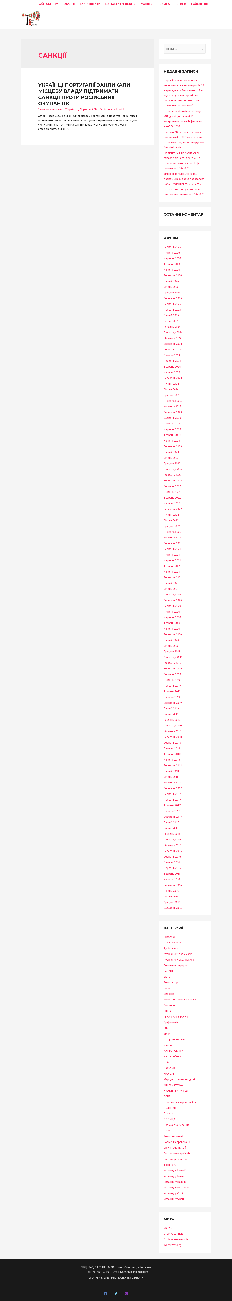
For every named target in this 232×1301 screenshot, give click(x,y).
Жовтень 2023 (172, 406)
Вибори (168, 988)
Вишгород (170, 1005)
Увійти (168, 1228)
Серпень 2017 (172, 794)
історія (168, 1045)
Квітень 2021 (172, 571)
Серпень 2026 (172, 247)
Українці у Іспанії (175, 1170)
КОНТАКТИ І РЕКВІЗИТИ (120, 4)
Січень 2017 (171, 828)
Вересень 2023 (173, 412)
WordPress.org (172, 1245)
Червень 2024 (172, 361)
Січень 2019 (171, 714)
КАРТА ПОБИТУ (90, 4)
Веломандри (172, 982)
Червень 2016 (172, 868)
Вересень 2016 (173, 851)
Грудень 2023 (172, 395)
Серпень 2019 (172, 674)
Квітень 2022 (172, 503)
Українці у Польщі (175, 1182)
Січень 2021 (171, 589)
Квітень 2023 (172, 440)
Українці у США (173, 1193)
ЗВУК (167, 1033)
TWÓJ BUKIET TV (47, 4)
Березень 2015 (173, 908)
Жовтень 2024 (172, 338)
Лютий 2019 (171, 708)
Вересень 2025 (173, 298)
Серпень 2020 (172, 606)
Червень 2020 (172, 617)
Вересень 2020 (173, 600)
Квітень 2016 (172, 879)
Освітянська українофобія (180, 1102)
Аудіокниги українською (179, 959)
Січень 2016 (171, 896)
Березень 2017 (173, 816)
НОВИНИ (180, 4)
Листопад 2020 (173, 594)
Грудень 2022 (172, 463)
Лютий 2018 (171, 771)
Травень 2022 (172, 497)
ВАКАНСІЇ (69, 4)
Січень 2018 (171, 777)
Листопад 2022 (173, 469)
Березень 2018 (173, 765)
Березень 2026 (173, 275)
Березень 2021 (173, 577)
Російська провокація (177, 1142)
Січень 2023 (171, 457)
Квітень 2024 (172, 372)
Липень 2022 (172, 492)
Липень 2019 (172, 680)
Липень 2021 (172, 554)
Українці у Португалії (79, 109)
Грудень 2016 (172, 834)
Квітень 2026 (172, 269)
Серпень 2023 (172, 418)
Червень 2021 (172, 560)
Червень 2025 (172, 309)
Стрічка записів (173, 1233)
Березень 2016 (173, 885)
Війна (167, 1011)
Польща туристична (176, 1125)
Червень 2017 (172, 799)
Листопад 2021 (173, 532)
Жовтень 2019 (172, 663)
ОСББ (167, 1096)
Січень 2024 (171, 389)
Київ (166, 1062)
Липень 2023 (172, 423)
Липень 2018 (172, 748)
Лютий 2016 (171, 890)
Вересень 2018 (173, 737)
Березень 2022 (173, 509)
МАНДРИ (147, 4)
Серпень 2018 (172, 742)
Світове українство (175, 1159)
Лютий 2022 (171, 514)
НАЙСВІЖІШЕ (199, 4)
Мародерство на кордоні (179, 1079)
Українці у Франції (175, 1199)
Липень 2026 (172, 252)
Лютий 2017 (171, 822)
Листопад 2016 (173, 839)
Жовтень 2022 (172, 475)
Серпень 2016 (172, 856)
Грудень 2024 (172, 326)
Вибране (169, 994)
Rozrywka (169, 937)
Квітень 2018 (172, 759)
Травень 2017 (172, 805)
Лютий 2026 (171, 281)
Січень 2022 (171, 520)
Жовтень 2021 (172, 537)
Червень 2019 (172, 685)
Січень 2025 (171, 321)
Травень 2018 (172, 754)
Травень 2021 (172, 566)
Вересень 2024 (173, 344)
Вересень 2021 (173, 543)
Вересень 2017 (173, 788)
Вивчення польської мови (180, 999)
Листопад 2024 (173, 332)
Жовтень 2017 (172, 782)
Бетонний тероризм (177, 965)
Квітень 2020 (172, 628)
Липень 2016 (172, 862)
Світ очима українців (177, 1153)
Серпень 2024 (172, 349)
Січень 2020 (171, 645)
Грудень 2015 (172, 902)
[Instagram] (126, 1293)
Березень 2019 (173, 702)
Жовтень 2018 (172, 731)
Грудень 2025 (172, 292)
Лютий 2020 (171, 640)
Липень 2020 (172, 611)
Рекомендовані (173, 1136)
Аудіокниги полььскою (178, 954)
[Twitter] (116, 1293)
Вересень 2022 (173, 480)
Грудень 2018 (172, 720)
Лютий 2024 (171, 383)
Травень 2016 (172, 873)
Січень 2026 (171, 287)
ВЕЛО (167, 976)
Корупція (169, 1068)
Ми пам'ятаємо (173, 1085)
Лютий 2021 (171, 583)
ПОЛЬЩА (164, 4)
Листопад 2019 (173, 657)
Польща (168, 1113)
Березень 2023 (173, 446)
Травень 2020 (172, 623)
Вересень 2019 (173, 668)
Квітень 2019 (172, 697)
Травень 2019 (172, 691)
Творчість (170, 1164)
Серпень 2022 (172, 486)
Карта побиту (172, 1056)
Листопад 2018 (173, 725)
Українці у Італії (174, 1176)
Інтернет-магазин (175, 1039)
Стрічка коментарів (176, 1239)
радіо (167, 1130)
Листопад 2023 (173, 400)
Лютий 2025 (171, 315)
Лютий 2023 (171, 452)
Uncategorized (172, 942)
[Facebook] (105, 1293)
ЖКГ (166, 1028)
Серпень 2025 (172, 304)
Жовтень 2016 (172, 845)
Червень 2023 (172, 429)
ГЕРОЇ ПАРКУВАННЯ (176, 1016)
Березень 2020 (173, 634)
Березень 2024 (173, 378)
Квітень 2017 (172, 811)
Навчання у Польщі (176, 1090)
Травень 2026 (172, 264)
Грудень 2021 (172, 526)
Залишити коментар (51, 109)
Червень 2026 (172, 258)
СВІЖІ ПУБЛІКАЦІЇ (175, 1147)
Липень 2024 (172, 355)
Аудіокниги (171, 948)
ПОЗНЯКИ (170, 1107)
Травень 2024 (172, 366)
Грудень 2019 (172, 651)
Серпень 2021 (172, 549)
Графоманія (171, 1022)
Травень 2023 (172, 435)
